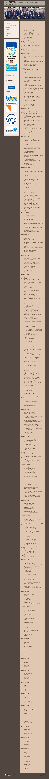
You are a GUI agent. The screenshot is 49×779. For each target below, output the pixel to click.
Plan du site (14, 774)
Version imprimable (9, 774)
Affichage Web (41, 775)
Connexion (42, 774)
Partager (8, 91)
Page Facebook (11, 87)
